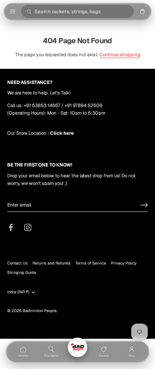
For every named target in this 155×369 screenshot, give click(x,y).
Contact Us (17, 263)
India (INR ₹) (18, 292)
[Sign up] (144, 205)
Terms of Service (90, 263)
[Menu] (12, 11)
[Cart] (142, 11)
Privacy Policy (124, 263)
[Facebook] (10, 227)
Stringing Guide (21, 272)
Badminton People (40, 310)
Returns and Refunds (51, 263)
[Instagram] (27, 227)
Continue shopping (119, 55)
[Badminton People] (77, 347)
